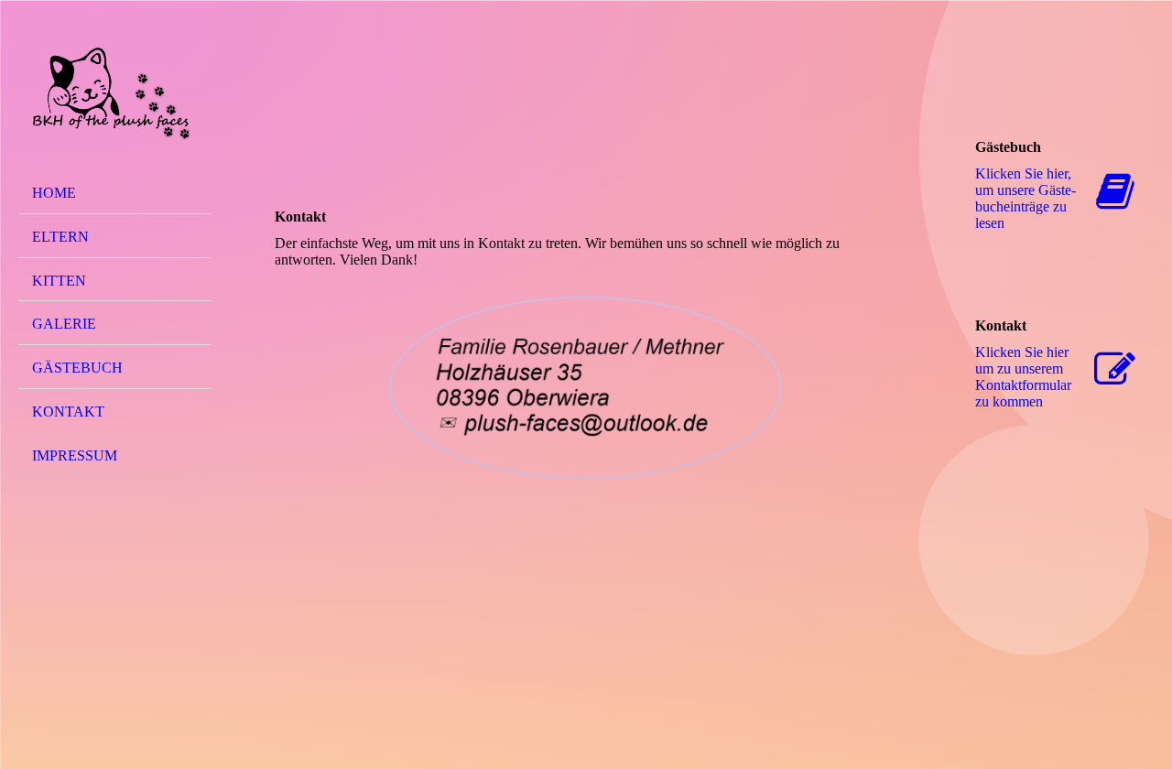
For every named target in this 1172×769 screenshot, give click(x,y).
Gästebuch (77, 367)
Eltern (60, 236)
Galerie (64, 323)
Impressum (74, 455)
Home (54, 192)
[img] (114, 94)
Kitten (59, 280)
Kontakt (68, 411)
